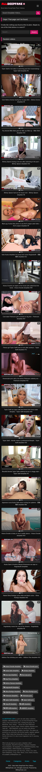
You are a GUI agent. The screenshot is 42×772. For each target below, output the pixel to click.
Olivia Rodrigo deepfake (12, 691)
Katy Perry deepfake (11, 679)
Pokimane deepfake (11, 695)
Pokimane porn (27, 695)
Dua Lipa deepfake (11, 675)
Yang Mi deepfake (10, 704)
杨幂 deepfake (25, 704)
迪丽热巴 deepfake (28, 708)
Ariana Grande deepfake (13, 666)
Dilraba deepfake (29, 670)
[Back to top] (36, 766)
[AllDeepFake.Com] (17, 4)
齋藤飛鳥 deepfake (11, 712)
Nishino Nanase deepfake (13, 683)
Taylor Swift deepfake (11, 700)
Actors (27, 761)
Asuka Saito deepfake (12, 670)
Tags (34, 761)
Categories (17, 761)
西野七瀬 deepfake (11, 708)
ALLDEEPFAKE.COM (8, 719)
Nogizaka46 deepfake (12, 687)
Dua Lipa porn (26, 675)
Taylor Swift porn (28, 700)
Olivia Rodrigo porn (31, 691)
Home (8, 761)
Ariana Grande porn (31, 666)
